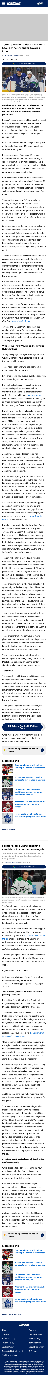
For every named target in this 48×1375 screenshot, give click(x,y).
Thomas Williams (12, 862)
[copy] (15, 59)
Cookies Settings (9, 1355)
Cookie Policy (8, 1347)
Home (4, 829)
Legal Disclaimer (36, 1347)
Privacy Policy (8, 1343)
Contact (5, 1334)
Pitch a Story (34, 1338)
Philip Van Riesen (12, 55)
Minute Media (13, 1361)
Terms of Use (35, 1343)
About (4, 1330)
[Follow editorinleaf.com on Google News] (42, 750)
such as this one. (35, 395)
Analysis (12, 829)
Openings (33, 1330)
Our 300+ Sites (35, 1334)
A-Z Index (33, 1351)
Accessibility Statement (12, 1351)
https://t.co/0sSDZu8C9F (21, 980)
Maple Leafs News (15, 1314)
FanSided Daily (8, 1338)
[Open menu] (3, 3)
